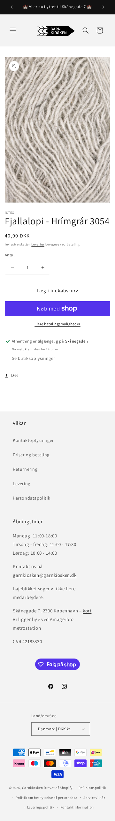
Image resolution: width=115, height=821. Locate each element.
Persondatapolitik (31, 498)
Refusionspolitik (92, 787)
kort (87, 611)
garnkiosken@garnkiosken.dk (45, 575)
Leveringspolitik (40, 807)
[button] (13, 30)
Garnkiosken (32, 787)
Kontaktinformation (77, 807)
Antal (9, 255)
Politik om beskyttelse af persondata (46, 797)
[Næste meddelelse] (103, 7)
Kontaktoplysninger (33, 440)
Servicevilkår (94, 797)
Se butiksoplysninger (33, 358)
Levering (37, 244)
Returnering (25, 469)
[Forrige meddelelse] (12, 7)
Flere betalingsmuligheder (57, 323)
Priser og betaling (31, 455)
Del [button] (14, 375)
